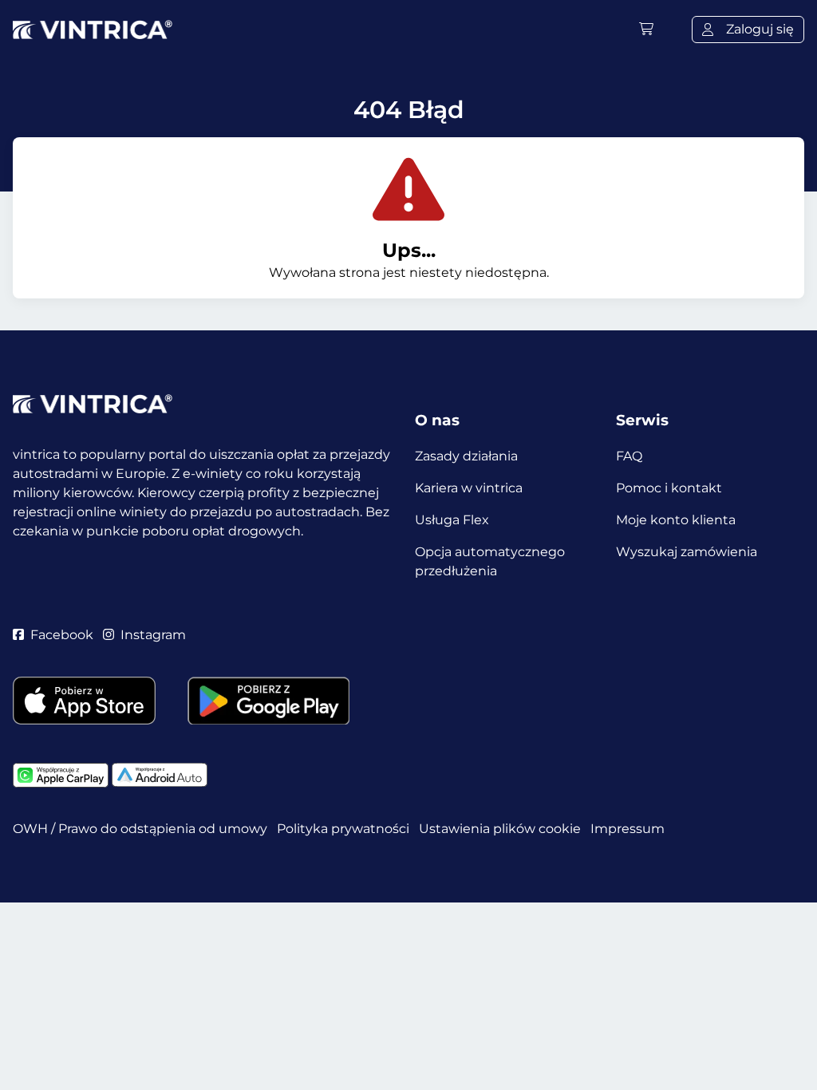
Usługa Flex (452, 519)
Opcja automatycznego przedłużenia (490, 561)
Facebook (61, 634)
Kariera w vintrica (469, 488)
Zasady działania (466, 456)
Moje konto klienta (676, 519)
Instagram (153, 634)
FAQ (629, 456)
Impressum (627, 828)
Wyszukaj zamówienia (686, 551)
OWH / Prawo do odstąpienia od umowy (140, 828)
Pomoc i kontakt (669, 488)
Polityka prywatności (343, 828)
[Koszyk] (646, 29)
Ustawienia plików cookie (500, 828)
